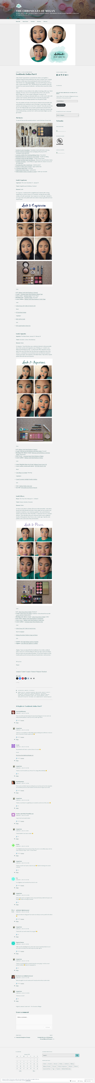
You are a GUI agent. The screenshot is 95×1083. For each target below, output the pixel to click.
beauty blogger (25, 693)
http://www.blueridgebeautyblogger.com (24, 755)
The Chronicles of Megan (35, 10)
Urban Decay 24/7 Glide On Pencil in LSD (26, 305)
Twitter (23, 671)
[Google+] (68, 75)
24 (37, 1066)
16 (34, 1063)
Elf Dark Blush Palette (21, 312)
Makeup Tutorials (46, 1066)
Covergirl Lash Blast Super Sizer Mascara (25, 160)
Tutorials (33, 21)
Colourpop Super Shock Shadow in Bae (33, 621)
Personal (54, 1066)
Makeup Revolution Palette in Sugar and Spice (27, 635)
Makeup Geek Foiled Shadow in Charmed (28, 292)
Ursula (17, 745)
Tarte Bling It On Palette (21, 472)
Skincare (45, 21)
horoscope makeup (29, 694)
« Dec (20, 1070)
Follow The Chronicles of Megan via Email (66, 93)
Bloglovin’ (39, 671)
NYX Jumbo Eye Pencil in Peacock (29, 487)
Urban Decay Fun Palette (26, 613)
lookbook (37, 694)
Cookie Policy (28, 1080)
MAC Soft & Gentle (20, 319)
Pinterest (34, 671)
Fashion (44, 1063)
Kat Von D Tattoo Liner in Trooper (24, 166)
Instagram (18, 671)
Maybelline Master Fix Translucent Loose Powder (27, 156)
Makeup (27, 690)
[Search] (77, 1055)
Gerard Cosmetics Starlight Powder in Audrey (26, 479)
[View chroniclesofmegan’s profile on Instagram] (61, 75)
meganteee (29, 72)
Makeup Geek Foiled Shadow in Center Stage (34, 299)
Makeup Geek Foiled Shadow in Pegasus (27, 449)
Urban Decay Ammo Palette (25, 612)
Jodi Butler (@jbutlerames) (22, 910)
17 (37, 1063)
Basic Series (25, 21)
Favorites (50, 1063)
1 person (22, 720)
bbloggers (38, 692)
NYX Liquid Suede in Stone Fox (23, 325)
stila (46, 695)
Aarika (17, 844)
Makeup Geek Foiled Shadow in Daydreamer (33, 618)
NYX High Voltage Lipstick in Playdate (29, 641)
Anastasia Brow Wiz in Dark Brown (24, 165)
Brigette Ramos (20, 942)
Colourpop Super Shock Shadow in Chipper (33, 456)
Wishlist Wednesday (66, 1069)
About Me (18, 21)
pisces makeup (40, 695)
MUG (33, 695)
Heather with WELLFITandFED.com (25, 813)
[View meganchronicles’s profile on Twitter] (59, 75)
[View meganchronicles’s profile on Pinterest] (63, 75)
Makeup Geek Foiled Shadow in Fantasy (33, 457)
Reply (17, 722)
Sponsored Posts (46, 1069)
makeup (43, 694)
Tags (53, 1069)
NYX (35, 695)
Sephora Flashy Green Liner (25, 486)
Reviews (39, 21)
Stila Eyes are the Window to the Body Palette (31, 451)
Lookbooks (21, 690)
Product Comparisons (62, 1066)
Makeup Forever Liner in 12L (40, 464)
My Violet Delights (30, 82)
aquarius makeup (30, 692)
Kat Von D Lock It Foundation (23, 150)
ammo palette (21, 692)
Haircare (55, 1063)
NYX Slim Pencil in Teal (40, 466)
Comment (47, 1027)
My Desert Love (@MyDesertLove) (24, 976)
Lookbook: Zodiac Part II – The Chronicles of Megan (30, 1006)
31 (37, 1068)
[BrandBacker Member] (59, 144)
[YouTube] (66, 75)
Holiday (60, 1063)
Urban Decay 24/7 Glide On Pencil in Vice (26, 628)
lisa (17, 878)
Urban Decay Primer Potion (22, 170)
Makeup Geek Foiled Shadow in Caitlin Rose (34, 620)
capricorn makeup (35, 693)
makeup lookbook (26, 695)
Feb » (34, 1070)
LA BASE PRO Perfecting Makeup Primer (27, 155)
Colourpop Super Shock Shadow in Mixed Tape (31, 294)
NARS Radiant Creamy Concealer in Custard (26, 171)
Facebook (44, 671)
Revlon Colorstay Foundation (23, 151)
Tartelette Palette (28, 296)
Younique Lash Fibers (21, 161)
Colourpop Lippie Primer (21, 168)
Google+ (28, 671)
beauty (44, 692)
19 (20, 1066)
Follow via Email (61, 105)
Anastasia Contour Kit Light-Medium (24, 158)
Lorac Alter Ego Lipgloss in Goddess (29, 643)
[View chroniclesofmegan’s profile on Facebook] (57, 75)
